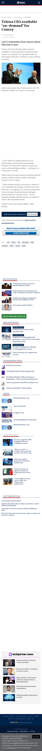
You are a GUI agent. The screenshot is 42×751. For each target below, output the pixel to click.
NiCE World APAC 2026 (21, 398)
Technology (18, 17)
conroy (14, 242)
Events (6, 393)
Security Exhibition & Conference (25, 420)
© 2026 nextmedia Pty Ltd (25, 722)
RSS (33, 718)
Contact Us (6, 716)
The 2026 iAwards (19, 406)
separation (25, 242)
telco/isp (4, 246)
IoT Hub (32, 731)
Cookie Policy (11, 748)
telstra (11, 246)
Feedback (36, 716)
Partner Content (11, 322)
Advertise (10, 718)
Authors (30, 716)
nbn (19, 242)
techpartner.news (12, 731)
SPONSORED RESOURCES (12, 360)
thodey (18, 246)
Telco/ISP (27, 17)
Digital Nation (24, 731)
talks (32, 242)
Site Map (28, 718)
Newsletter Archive (20, 718)
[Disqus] (21, 544)
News (10, 17)
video (23, 246)
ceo (8, 242)
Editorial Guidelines (21, 716)
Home (3, 17)
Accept (36, 737)
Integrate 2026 (18, 413)
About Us (12, 716)
